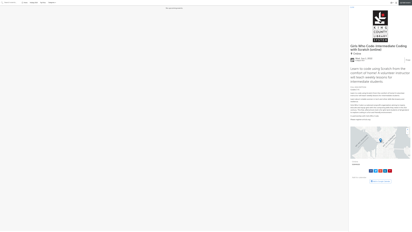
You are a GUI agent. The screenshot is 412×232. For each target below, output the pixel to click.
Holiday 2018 (34, 2)
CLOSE (352, 7)
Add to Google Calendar (381, 181)
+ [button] (407, 129)
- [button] (407, 132)
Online (357, 53)
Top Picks (43, 2)
